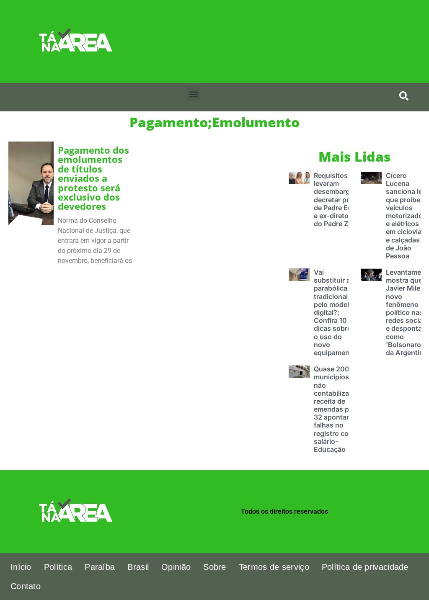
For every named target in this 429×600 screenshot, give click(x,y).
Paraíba (100, 567)
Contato (25, 586)
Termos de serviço (274, 567)
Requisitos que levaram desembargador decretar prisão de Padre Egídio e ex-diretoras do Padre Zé (339, 199)
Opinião (176, 567)
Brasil (138, 567)
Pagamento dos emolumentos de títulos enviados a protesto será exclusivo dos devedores (93, 178)
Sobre (214, 567)
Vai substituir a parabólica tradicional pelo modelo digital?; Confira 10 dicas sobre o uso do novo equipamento (335, 312)
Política (58, 567)
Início (20, 567)
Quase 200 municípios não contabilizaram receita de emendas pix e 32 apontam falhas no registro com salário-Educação (337, 409)
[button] (193, 94)
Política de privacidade (365, 567)
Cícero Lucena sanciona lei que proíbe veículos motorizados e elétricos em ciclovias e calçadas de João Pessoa (406, 215)
